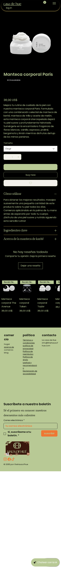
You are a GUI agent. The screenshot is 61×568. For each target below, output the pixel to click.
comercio (8, 350)
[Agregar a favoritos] (30, 183)
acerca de (9, 347)
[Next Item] (53, 40)
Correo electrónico (14, 420)
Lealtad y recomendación (30, 365)
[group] (30, 302)
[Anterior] (5, 287)
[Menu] (54, 3)
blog (6, 352)
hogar (7, 344)
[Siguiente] (55, 287)
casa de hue (12, 4)
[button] (44, 2)
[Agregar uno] (18, 157)
